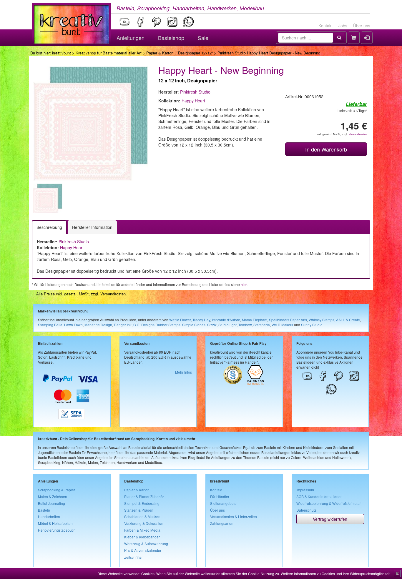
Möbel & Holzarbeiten (55, 523)
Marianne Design (98, 324)
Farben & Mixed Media (142, 530)
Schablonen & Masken (142, 516)
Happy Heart (193, 101)
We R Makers (282, 324)
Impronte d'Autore (226, 319)
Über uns (361, 26)
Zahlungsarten (221, 523)
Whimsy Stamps (321, 319)
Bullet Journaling (51, 503)
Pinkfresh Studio (195, 92)
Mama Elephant (254, 319)
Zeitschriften (134, 557)
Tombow (245, 324)
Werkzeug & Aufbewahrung (146, 543)
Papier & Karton (159, 53)
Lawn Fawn (73, 324)
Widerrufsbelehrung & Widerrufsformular (328, 503)
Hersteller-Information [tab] (92, 227)
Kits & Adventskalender (142, 550)
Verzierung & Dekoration (143, 523)
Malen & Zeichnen (52, 496)
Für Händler (219, 496)
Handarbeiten (49, 516)
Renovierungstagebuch (57, 530)
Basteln (44, 510)
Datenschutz (306, 510)
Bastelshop (171, 37)
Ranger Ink (123, 324)
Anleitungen (130, 37)
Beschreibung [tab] (49, 227)
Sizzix (212, 324)
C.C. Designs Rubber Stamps (156, 324)
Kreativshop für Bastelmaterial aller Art (109, 53)
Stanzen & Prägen (138, 510)
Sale (203, 37)
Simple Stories (193, 324)
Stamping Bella (50, 324)
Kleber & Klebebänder (142, 536)
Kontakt (325, 26)
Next (157, 198)
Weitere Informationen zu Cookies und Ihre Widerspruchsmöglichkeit (335, 573)
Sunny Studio (312, 324)
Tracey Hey (201, 319)
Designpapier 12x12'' (195, 53)
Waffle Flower (180, 319)
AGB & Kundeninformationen (319, 496)
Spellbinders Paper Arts (288, 319)
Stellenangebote (223, 503)
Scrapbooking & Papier (56, 489)
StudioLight (227, 324)
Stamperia (261, 324)
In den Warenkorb (326, 149)
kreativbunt (61, 53)
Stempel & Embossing (142, 503)
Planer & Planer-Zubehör (144, 496)
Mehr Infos (183, 372)
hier (244, 284)
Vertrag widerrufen (330, 519)
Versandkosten (358, 134)
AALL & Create (348, 319)
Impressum (305, 489)
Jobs (342, 26)
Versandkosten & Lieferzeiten (233, 516)
